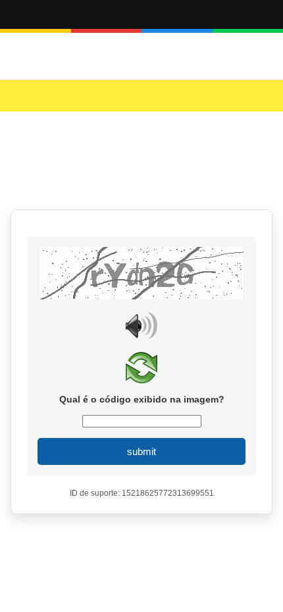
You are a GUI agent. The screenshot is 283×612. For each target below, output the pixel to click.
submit (141, 451)
